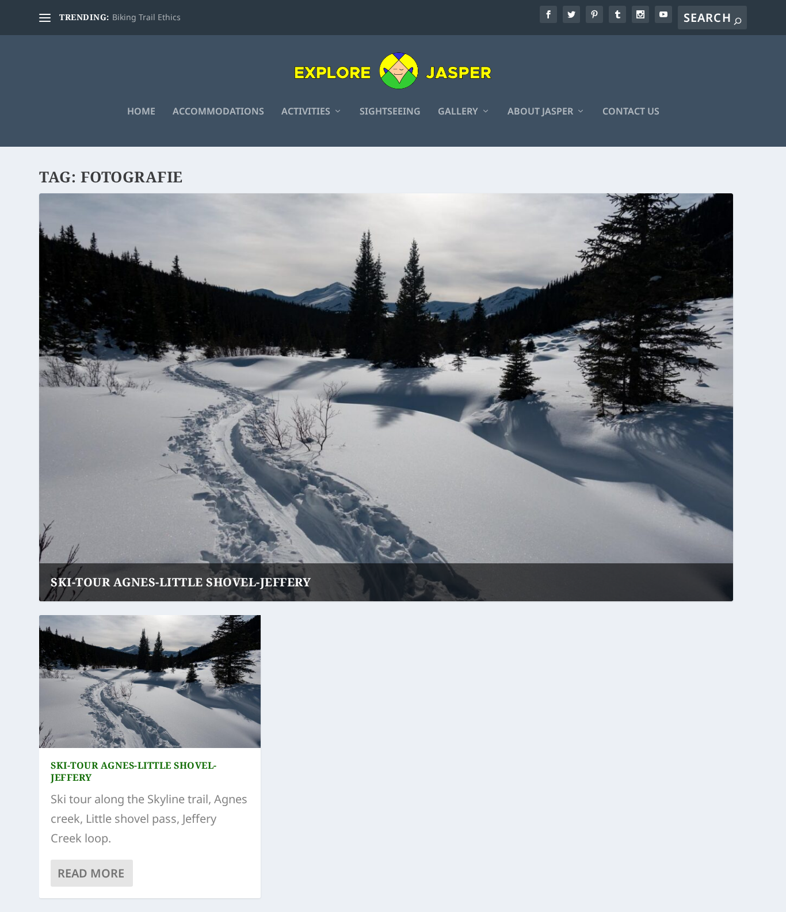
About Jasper (540, 111)
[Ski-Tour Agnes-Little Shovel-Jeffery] (150, 681)
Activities (305, 111)
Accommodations (218, 111)
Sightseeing (390, 111)
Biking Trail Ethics (146, 17)
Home (141, 111)
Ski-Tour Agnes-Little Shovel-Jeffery (181, 582)
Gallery (458, 111)
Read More (91, 873)
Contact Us (630, 111)
